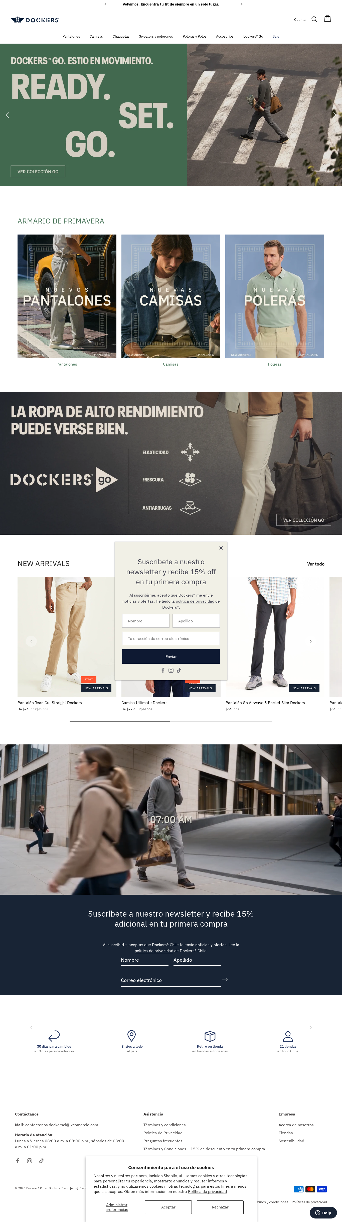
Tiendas (286, 1132)
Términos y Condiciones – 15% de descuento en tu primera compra (204, 1148)
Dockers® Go (253, 36)
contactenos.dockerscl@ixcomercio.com (61, 1124)
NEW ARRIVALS (44, 563)
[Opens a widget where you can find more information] (323, 1213)
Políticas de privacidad (309, 1202)
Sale (276, 36)
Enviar (171, 656)
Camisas (96, 36)
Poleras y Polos (195, 36)
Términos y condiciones (164, 1124)
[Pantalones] (67, 296)
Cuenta (299, 19)
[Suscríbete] (224, 979)
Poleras (275, 364)
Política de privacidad (207, 1191)
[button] (31, 641)
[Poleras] (274, 296)
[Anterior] (7, 115)
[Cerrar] (221, 547)
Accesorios (225, 36)
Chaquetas (121, 36)
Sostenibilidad (291, 1140)
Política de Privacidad (163, 1132)
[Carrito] (327, 19)
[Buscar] (314, 19)
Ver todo (315, 564)
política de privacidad (154, 950)
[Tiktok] (179, 669)
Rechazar (220, 1206)
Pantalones (71, 36)
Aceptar (168, 1206)
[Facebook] (162, 669)
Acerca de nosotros (296, 1124)
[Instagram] (171, 669)
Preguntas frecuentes (163, 1140)
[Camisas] (170, 296)
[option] (171, 115)
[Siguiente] (334, 115)
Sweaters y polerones (156, 36)
